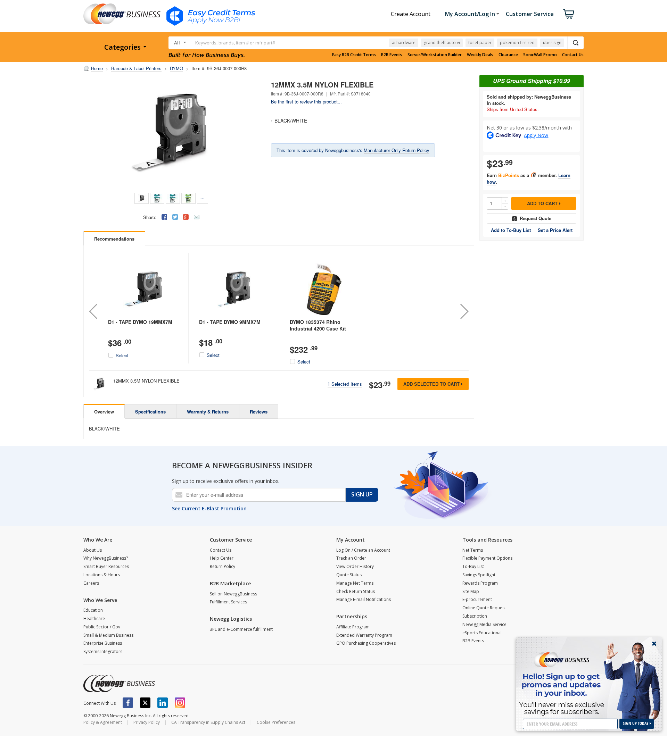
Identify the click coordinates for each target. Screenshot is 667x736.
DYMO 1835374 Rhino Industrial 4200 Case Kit (318, 325)
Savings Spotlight (478, 575)
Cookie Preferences (276, 722)
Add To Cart (543, 203)
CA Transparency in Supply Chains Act (208, 722)
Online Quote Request (484, 608)
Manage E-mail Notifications (363, 599)
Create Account (410, 14)
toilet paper (480, 42)
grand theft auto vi (442, 42)
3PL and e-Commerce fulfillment (241, 629)
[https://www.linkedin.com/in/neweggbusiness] (162, 702)
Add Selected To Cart (432, 383)
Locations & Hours (101, 575)
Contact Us (573, 55)
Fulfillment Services (228, 602)
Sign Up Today (636, 723)
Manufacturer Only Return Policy (396, 150)
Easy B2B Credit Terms (354, 55)
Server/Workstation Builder (434, 55)
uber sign (552, 42)
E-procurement (477, 599)
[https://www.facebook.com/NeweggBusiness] (128, 702)
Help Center (221, 558)
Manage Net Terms (354, 583)
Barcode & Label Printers (136, 68)
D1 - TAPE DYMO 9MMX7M (230, 321)
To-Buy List (473, 566)
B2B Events (391, 55)
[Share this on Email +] (196, 217)
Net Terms (472, 550)
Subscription (474, 616)
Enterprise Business (102, 643)
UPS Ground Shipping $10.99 (531, 81)
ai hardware (403, 42)
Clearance (508, 55)
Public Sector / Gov (101, 627)
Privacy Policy (146, 722)
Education (93, 610)
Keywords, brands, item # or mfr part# (235, 43)
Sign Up (362, 494)
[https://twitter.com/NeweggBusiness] (145, 702)
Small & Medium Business (108, 635)
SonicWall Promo (540, 55)
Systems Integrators (102, 651)
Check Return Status (355, 591)
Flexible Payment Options (487, 558)
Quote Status (349, 575)
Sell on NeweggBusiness (233, 594)
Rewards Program (480, 583)
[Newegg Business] (119, 683)
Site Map (470, 591)
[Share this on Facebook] (164, 217)
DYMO (176, 68)
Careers (91, 583)
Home (97, 68)
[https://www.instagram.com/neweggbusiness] (180, 702)
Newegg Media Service (484, 624)
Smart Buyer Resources (106, 566)
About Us (92, 550)
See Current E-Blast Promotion (209, 508)
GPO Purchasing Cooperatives (366, 643)
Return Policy (222, 566)
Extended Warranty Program (364, 635)
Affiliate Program (353, 627)
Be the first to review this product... (306, 101)
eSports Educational (482, 633)
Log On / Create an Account (363, 550)
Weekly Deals (480, 55)
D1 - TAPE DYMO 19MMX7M (140, 321)
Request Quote (535, 218)
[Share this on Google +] (186, 217)
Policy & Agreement (102, 722)
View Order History (355, 566)
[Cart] (569, 14)
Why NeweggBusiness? (105, 558)
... (202, 197)
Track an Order (351, 558)
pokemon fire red (517, 42)
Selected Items (345, 383)
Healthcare (94, 618)
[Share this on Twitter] (175, 217)
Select (122, 355)
